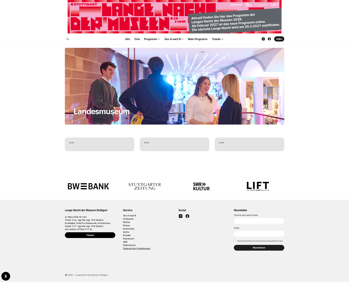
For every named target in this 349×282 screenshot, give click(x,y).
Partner (126, 222)
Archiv (126, 232)
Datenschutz (129, 245)
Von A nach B (129, 215)
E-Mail (236, 228)
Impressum (128, 238)
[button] (67, 39)
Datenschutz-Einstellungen (136, 248)
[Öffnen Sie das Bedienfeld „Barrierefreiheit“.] (5, 276)
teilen (279, 39)
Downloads (128, 228)
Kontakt (127, 235)
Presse (126, 225)
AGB (125, 241)
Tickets (90, 235)
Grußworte (128, 218)
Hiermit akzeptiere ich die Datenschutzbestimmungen (260, 241)
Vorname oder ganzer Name (246, 215)
